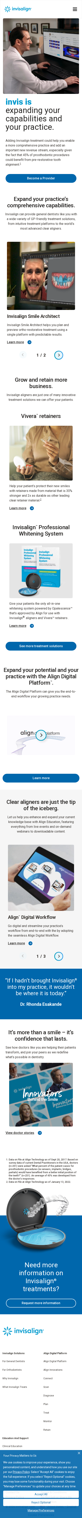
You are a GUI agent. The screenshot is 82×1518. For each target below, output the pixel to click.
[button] (41, 178)
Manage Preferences (41, 1510)
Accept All (41, 1494)
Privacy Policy (21, 1472)
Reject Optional (41, 1502)
